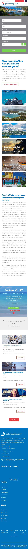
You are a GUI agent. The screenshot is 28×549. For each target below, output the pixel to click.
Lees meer (20, 357)
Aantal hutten (5, 41)
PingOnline (22, 546)
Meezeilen (3, 489)
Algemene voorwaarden (17, 545)
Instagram (4, 512)
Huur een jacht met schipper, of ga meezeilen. (12, 346)
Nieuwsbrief (5, 515)
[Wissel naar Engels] (26, 1)
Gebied (21, 14)
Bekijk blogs (14, 419)
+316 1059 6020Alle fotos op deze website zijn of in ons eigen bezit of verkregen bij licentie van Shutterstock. (13, 458)
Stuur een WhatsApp (14, 307)
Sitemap (11, 546)
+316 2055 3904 (5, 453)
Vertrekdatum (5, 29)
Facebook (4, 510)
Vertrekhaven (5, 23)
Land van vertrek (6, 17)
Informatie (3, 500)
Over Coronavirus (5, 1)
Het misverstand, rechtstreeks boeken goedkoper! (12, 399)
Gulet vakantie (4, 495)
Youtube (4, 518)
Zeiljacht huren (4, 487)
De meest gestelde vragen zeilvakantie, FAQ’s (13, 373)
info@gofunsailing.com (8, 451)
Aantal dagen (5, 35)
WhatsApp (4, 521)
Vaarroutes (3, 497)
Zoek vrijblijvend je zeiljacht (10, 84)
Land (6, 14)
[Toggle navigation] (25, 3)
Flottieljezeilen (4, 492)
